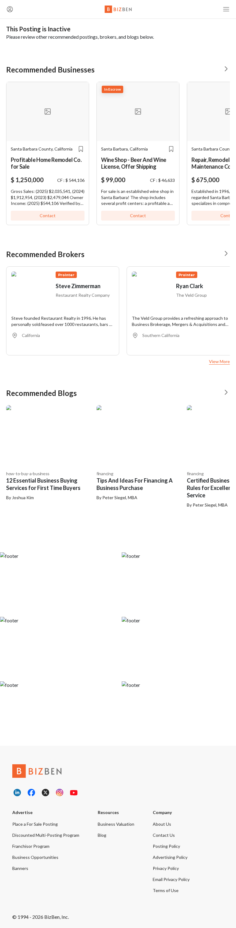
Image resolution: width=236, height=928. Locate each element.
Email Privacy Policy (171, 879)
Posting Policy (166, 846)
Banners (20, 868)
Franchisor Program (30, 846)
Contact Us (164, 835)
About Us (162, 824)
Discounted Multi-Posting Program (45, 835)
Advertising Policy (170, 857)
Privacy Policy (166, 868)
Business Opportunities (35, 857)
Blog (102, 835)
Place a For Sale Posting (35, 824)
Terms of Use (166, 890)
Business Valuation (116, 824)
